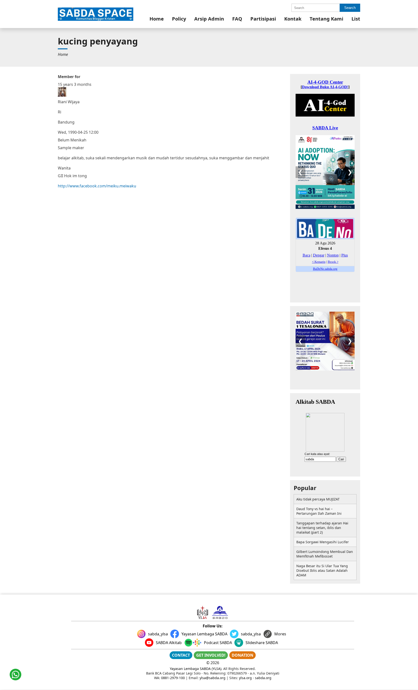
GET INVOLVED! (210, 655)
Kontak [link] (292, 18)
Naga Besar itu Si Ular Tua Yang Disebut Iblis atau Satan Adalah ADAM (322, 570)
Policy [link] (179, 18)
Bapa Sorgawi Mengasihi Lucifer (322, 542)
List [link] (355, 18)
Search (350, 8)
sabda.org (263, 677)
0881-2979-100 (173, 677)
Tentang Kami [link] (326, 18)
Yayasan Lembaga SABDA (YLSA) (195, 668)
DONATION (242, 655)
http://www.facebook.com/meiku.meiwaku (97, 186)
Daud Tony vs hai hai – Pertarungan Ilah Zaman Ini (319, 511)
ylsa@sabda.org (212, 677)
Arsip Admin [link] (209, 18)
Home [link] (156, 18)
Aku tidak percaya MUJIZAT (318, 499)
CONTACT (181, 655)
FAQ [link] (237, 18)
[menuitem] (156, 19)
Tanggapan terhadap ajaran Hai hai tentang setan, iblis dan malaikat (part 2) (322, 528)
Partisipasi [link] (263, 18)
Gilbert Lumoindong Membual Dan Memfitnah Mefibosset (324, 553)
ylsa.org (245, 677)
